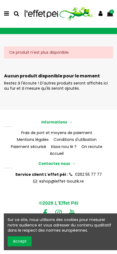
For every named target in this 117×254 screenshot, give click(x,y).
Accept (20, 241)
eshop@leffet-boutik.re (61, 181)
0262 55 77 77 (88, 174)
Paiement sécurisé (28, 146)
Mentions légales (33, 139)
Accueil (57, 153)
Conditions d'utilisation (75, 139)
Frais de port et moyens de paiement (56, 132)
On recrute (91, 146)
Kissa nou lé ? (63, 146)
